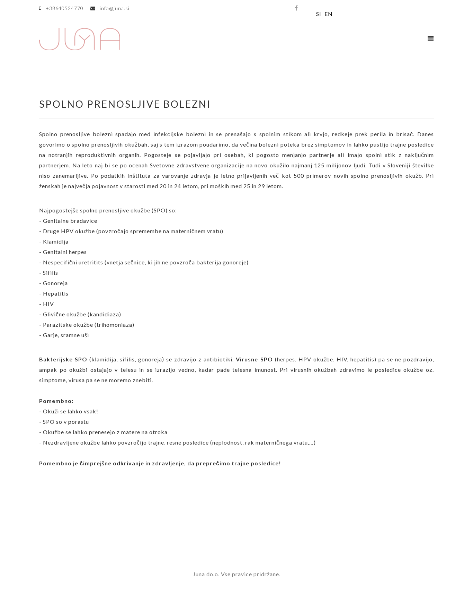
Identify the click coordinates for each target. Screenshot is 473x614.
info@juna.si (115, 8)
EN (328, 13)
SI (318, 13)
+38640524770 (64, 8)
